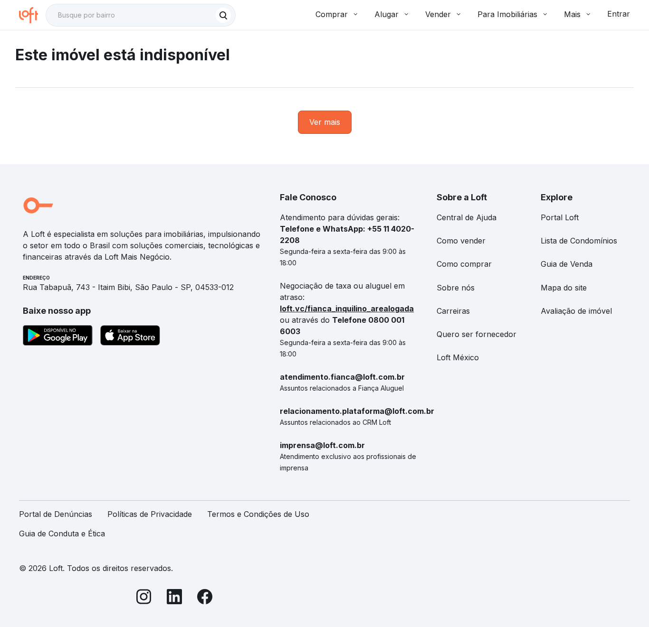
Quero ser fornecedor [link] (476, 334)
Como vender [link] (461, 240)
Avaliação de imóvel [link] (576, 311)
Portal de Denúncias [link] (55, 514)
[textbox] (141, 15)
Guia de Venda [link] (566, 264)
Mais (572, 14)
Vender (438, 14)
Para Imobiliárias (507, 14)
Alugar (386, 14)
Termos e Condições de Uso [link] (258, 514)
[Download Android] (58, 337)
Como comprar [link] (464, 264)
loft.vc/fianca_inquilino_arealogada (347, 308)
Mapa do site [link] (564, 287)
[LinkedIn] (174, 598)
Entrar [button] (618, 14)
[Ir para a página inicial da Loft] (32, 15)
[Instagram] (144, 598)
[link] (325, 122)
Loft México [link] (458, 357)
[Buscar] (223, 15)
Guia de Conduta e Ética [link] (62, 533)
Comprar (331, 14)
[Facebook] (204, 598)
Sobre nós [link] (456, 287)
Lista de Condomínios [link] (579, 240)
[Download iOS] (130, 337)
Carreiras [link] (453, 311)
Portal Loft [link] (560, 217)
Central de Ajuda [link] (466, 217)
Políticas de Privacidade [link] (149, 514)
